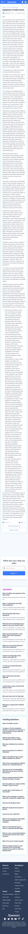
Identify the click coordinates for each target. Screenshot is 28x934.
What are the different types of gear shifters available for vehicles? (12, 757)
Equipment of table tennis (13, 10)
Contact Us (17, 897)
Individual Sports (14, 7)
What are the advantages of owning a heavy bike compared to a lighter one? (13, 797)
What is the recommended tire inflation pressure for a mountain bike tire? (13, 764)
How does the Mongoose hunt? (11, 803)
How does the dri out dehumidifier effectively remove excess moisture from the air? (12, 771)
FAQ (3, 908)
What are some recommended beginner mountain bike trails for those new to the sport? (13, 834)
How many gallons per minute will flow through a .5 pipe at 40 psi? (13, 784)
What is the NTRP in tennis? (10, 723)
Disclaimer (17, 906)
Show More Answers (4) (14, 526)
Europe (11, 104)
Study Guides (5, 903)
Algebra (17, 868)
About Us (17, 894)
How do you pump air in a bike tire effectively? (12, 751)
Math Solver (5, 906)
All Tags (4, 871)
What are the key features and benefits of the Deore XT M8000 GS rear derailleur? (13, 820)
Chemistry (17, 871)
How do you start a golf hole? (11, 814)
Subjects (4, 7)
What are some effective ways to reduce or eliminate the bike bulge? (12, 827)
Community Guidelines (8, 894)
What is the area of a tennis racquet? (13, 841)
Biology (16, 874)
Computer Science (19, 885)
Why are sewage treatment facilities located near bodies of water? (12, 778)
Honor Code (5, 897)
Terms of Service (19, 900)
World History (18, 877)
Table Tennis (6, 46)
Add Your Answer (14, 530)
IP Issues (17, 911)
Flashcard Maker (6, 900)
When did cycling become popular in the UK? (13, 808)
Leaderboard (5, 868)
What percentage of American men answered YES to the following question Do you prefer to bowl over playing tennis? (13, 848)
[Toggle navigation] (2, 2)
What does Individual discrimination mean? (13, 745)
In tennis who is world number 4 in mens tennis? (12, 791)
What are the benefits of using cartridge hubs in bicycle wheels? (12, 738)
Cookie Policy (18, 908)
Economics (17, 888)
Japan (8, 493)
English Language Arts (20, 880)
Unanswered (5, 874)
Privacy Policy (18, 903)
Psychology (17, 882)
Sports (8, 7)
